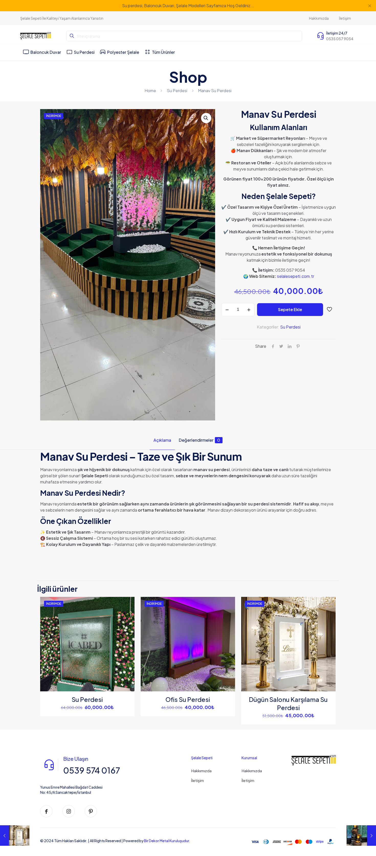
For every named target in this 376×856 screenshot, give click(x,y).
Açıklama (162, 440)
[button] (206, 118)
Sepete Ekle (290, 309)
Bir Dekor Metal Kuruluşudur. (167, 840)
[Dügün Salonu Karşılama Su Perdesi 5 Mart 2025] (14, 835)
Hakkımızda (201, 770)
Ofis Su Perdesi (187, 699)
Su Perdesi (177, 90)
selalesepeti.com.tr (295, 276)
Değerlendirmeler (199, 440)
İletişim (197, 780)
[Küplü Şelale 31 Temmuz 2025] (361, 835)
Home (150, 90)
